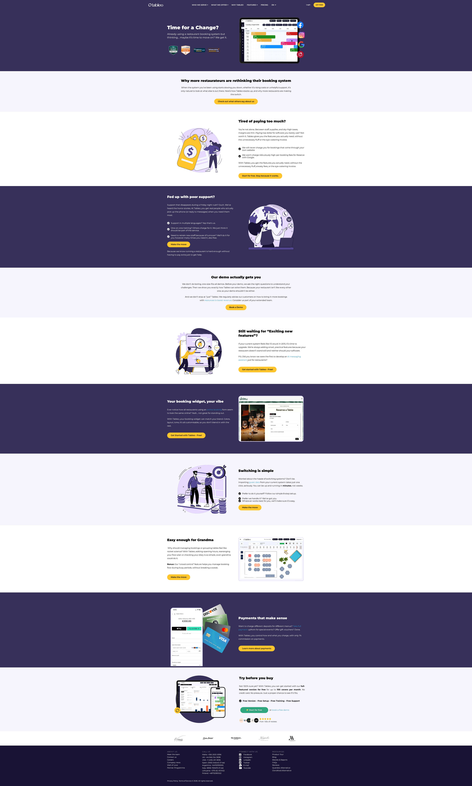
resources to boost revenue (218, 300)
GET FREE (319, 5)
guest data (254, 482)
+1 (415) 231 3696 (214, 760)
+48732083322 (215, 773)
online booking (214, 409)
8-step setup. (289, 493)
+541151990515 (217, 765)
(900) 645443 (213, 763)
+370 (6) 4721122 (218, 771)
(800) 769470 (212, 768)
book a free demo (280, 710)
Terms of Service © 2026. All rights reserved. (196, 781)
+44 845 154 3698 (213, 757)
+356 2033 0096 (214, 754)
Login (308, 5)
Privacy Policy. (173, 781)
